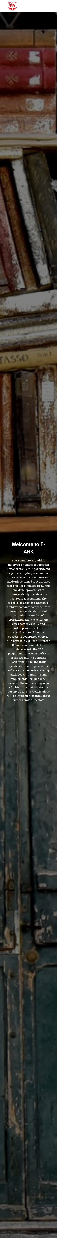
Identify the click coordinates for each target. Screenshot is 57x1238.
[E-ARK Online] (12, 6)
